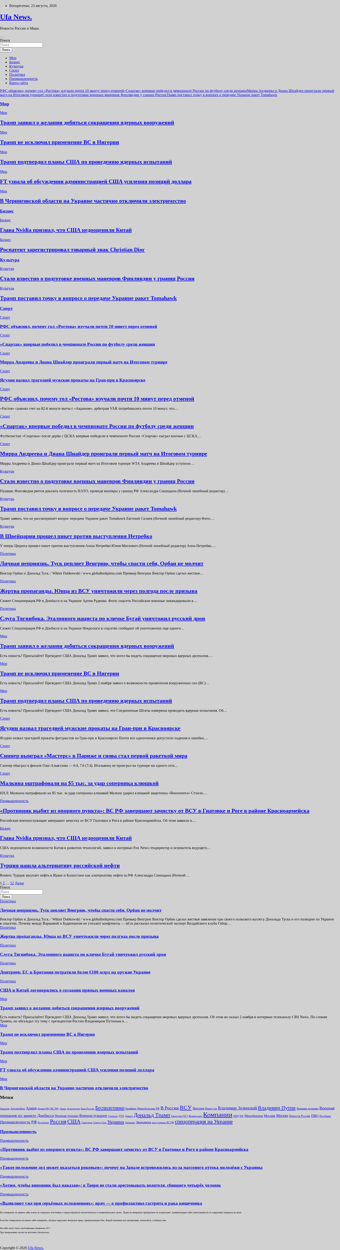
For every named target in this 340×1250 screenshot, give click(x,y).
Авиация (4, 1108)
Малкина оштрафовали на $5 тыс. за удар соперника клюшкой (79, 783)
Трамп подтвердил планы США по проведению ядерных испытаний (86, 162)
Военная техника (66, 1116)
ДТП (121, 1116)
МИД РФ (238, 1116)
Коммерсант (195, 1116)
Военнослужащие (93, 1116)
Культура (16, 66)
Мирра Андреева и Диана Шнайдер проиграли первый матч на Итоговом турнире (83, 362)
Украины (130, 1122)
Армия (31, 1108)
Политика (17, 74)
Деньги (129, 1116)
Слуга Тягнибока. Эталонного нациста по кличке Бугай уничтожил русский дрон (102, 618)
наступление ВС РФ (163, 1122)
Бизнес (14, 62)
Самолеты (86, 1122)
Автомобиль (17, 1108)
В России (170, 1107)
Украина (115, 1121)
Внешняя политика (307, 1108)
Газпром (112, 1116)
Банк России (87, 1108)
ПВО (314, 1116)
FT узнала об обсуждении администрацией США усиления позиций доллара (96, 181)
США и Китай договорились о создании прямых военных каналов (67, 990)
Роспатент (43, 1122)
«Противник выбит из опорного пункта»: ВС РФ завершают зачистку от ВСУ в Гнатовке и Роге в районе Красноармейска (154, 811)
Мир (12, 58)
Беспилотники (109, 1108)
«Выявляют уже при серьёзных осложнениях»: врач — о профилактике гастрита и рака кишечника (101, 1203)
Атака (63, 1108)
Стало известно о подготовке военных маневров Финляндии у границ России (105, 95)
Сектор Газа (99, 1122)
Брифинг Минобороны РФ (142, 1108)
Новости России (299, 1116)
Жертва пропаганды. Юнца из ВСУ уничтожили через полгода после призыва (98, 591)
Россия (58, 1122)
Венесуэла (211, 1108)
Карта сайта (18, 83)
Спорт (14, 70)
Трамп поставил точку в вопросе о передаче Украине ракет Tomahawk (222, 95)
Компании (217, 1114)
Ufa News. (16, 17)
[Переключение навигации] (2, 37)
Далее (19, 883)
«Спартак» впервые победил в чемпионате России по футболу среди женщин (185, 91)
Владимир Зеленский (237, 1108)
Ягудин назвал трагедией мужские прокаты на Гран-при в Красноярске (72, 380)
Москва (269, 1116)
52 (12, 883)
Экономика (143, 1122)
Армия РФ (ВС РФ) (48, 1108)
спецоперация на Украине (204, 1122)
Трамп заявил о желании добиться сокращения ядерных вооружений (87, 122)
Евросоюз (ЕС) (179, 1116)
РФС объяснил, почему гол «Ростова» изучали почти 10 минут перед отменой (62, 91)
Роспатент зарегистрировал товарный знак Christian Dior (72, 250)
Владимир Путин (277, 1108)
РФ (34, 1122)
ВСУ (186, 1107)
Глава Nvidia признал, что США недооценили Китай (66, 230)
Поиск (5, 40)
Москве (282, 1116)
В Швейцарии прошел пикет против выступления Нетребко (76, 536)
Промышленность (23, 79)
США (73, 1122)
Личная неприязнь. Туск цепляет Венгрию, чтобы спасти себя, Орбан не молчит (102, 563)
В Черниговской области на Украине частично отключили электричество (93, 201)
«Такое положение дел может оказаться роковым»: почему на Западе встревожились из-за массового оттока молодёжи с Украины (131, 1167)
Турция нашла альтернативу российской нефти (60, 865)
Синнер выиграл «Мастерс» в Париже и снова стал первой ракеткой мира (93, 756)
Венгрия (198, 1108)
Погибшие (325, 1116)
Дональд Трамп (152, 1115)
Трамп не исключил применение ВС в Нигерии (59, 142)
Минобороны (253, 1116)
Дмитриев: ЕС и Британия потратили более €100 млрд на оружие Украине (75, 972)
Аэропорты (73, 1108)
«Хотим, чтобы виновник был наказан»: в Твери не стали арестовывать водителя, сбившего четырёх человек (110, 1185)
